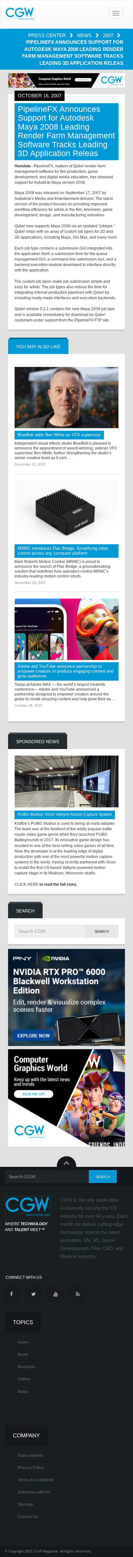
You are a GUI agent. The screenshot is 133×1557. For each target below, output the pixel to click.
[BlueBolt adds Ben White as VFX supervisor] (66, 398)
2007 (109, 35)
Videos (24, 1379)
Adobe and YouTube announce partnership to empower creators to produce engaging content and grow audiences (65, 671)
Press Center (47, 35)
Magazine (26, 1367)
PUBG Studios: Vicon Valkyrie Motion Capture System (65, 814)
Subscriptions (30, 1455)
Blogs (23, 1391)
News (85, 35)
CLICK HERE (26, 884)
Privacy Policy (31, 1467)
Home (23, 1342)
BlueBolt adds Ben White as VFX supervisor (59, 434)
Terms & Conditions (36, 1480)
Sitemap (25, 1504)
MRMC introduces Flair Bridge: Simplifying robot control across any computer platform (63, 551)
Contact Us (28, 1516)
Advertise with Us (34, 1492)
